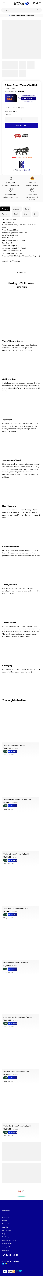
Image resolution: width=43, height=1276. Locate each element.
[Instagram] (14, 1255)
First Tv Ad (5, 1237)
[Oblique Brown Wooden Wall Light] (20, 941)
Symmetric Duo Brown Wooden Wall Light (18, 1017)
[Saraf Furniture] (21, 3)
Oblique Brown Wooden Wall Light (15, 963)
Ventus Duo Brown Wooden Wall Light (17, 1126)
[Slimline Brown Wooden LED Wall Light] (20, 778)
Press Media (6, 1224)
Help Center (5, 1250)
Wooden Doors (6, 1243)
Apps (3, 1214)
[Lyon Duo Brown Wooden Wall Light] (20, 1050)
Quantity (8, 114)
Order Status (6, 1210)
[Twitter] (4, 1255)
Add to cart (21, 125)
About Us (5, 1227)
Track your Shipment (8, 1247)
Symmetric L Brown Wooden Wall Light (17, 908)
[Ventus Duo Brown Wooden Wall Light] (20, 1104)
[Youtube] (10, 1255)
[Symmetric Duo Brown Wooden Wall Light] (20, 995)
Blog (3, 1234)
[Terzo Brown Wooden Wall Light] (20, 723)
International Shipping (9, 1240)
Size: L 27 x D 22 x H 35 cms (14, 108)
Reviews (4, 1220)
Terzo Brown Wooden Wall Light (14, 745)
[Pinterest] (17, 1255)
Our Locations (6, 1230)
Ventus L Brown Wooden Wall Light (16, 854)
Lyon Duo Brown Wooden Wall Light (16, 1071)
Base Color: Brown (11, 111)
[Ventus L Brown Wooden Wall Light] (20, 832)
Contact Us (5, 1217)
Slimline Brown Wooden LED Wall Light (17, 799)
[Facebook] (7, 1255)
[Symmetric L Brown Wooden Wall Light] (20, 887)
